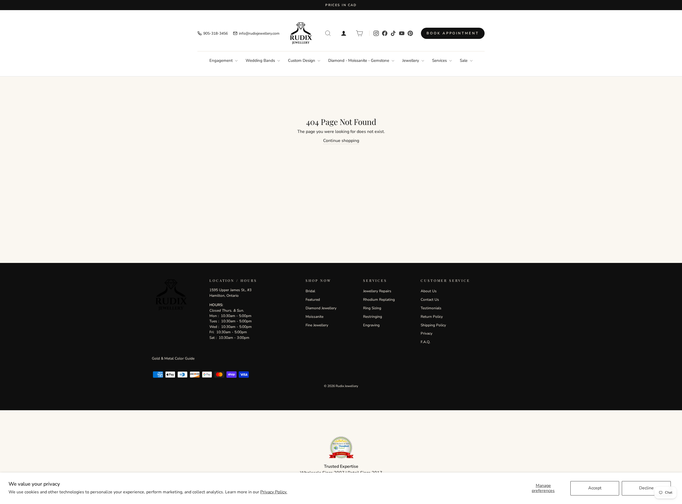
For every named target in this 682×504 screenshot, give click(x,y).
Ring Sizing (372, 308)
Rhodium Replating (379, 299)
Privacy (426, 333)
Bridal (310, 291)
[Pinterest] (410, 33)
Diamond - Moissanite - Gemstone (359, 60)
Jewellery (411, 60)
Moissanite (314, 316)
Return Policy (432, 316)
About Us (429, 291)
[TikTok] (393, 33)
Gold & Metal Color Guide (173, 358)
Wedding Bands (261, 60)
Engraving (371, 325)
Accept (595, 488)
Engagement (221, 60)
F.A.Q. (425, 341)
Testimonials (431, 308)
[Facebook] (384, 33)
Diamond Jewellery (321, 308)
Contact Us (430, 299)
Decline (646, 488)
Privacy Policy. (273, 492)
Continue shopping (341, 141)
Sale (464, 60)
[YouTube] (401, 33)
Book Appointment (453, 33)
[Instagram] (376, 33)
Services (440, 60)
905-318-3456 (215, 33)
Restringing (372, 316)
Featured (313, 299)
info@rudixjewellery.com (259, 33)
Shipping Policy (433, 325)
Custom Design (302, 60)
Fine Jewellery (317, 325)
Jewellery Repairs (377, 291)
